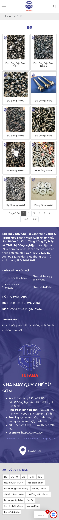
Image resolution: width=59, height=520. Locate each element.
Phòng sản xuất (13, 330)
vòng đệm (33, 506)
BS (5, 476)
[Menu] (4, 6)
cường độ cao (39, 488)
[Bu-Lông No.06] (43, 84)
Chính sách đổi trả (42, 287)
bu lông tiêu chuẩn (38, 494)
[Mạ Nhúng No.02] (15, 189)
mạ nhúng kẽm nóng (16, 488)
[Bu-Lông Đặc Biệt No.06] (43, 47)
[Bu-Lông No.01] (43, 154)
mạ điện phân (35, 482)
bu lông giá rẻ (12, 512)
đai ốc (30, 500)
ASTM (14, 476)
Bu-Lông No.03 (43, 135)
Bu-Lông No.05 (15, 135)
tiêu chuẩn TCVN (13, 482)
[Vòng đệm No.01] (43, 189)
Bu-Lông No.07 (15, 100)
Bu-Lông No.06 (43, 100)
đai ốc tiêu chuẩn (14, 494)
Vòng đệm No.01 (43, 205)
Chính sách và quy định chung (43, 278)
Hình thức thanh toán (16, 278)
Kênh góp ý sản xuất (16, 325)
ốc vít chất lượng (13, 506)
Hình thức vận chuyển (12, 286)
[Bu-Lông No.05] (15, 119)
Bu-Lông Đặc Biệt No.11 (15, 64)
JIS (23, 476)
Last (34, 219)
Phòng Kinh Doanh (43, 325)
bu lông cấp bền (13, 500)
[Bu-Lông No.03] (43, 119)
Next (25, 219)
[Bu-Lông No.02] (15, 154)
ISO (40, 476)
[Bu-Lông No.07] (15, 84)
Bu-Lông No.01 (43, 170)
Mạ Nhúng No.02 (15, 205)
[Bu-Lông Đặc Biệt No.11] (15, 47)
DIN (32, 476)
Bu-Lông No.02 (15, 170)
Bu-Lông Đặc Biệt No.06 (43, 64)
